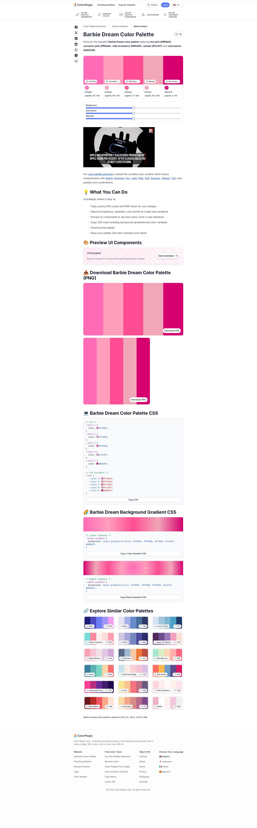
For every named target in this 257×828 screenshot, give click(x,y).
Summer (155, 178)
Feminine (119, 178)
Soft (147, 178)
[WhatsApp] (76, 49)
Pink (140, 178)
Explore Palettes (120, 26)
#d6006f (168, 92)
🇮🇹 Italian (163, 766)
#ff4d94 (128, 92)
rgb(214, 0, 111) (170, 96)
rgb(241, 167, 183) (152, 96)
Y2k (173, 178)
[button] (177, 5)
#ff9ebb (108, 92)
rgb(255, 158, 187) (112, 96)
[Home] (83, 4)
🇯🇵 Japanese (165, 761)
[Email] (76, 61)
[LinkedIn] (76, 38)
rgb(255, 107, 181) (92, 96)
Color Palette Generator (94, 26)
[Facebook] (76, 27)
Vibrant (166, 178)
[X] (76, 32)
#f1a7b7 (148, 92)
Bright (109, 178)
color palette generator (101, 174)
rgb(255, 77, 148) (132, 96)
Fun (128, 178)
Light (134, 178)
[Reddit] (76, 44)
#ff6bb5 (88, 92)
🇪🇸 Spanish (164, 771)
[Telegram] (76, 55)
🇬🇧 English (164, 756)
